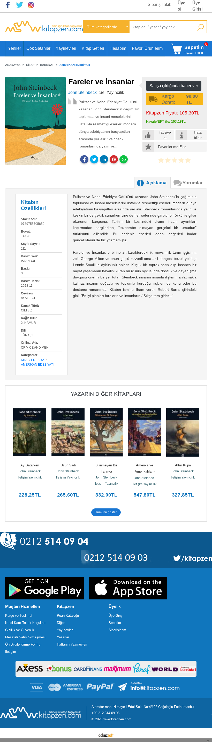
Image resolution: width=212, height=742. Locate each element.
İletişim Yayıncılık (30, 477)
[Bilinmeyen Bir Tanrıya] (106, 432)
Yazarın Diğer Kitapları (106, 394)
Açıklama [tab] (156, 182)
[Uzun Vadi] (68, 432)
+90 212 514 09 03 (105, 713)
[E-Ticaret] (106, 735)
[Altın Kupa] (182, 432)
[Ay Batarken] (29, 432)
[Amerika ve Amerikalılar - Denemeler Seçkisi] (144, 432)
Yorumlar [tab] (193, 182)
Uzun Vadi (68, 465)
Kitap (25, 360)
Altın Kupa (183, 465)
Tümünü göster (106, 512)
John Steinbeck (30, 471)
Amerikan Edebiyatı (37, 364)
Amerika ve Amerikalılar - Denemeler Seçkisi (145, 471)
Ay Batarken (29, 465)
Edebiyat (38, 360)
